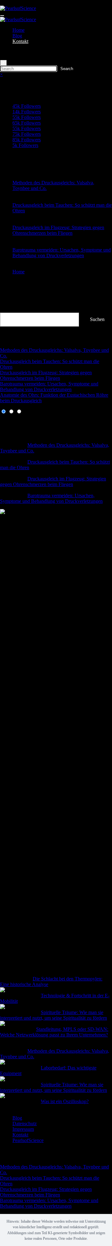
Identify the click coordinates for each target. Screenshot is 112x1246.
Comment (9, 428)
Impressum (23, 1129)
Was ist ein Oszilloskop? (65, 1101)
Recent (7, 417)
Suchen (7, 309)
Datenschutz (24, 1123)
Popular (7, 423)
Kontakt (20, 41)
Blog (17, 35)
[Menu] (2, 15)
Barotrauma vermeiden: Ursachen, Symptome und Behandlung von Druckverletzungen (61, 252)
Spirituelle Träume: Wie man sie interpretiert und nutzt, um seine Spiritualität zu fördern (53, 1015)
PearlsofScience (28, 1140)
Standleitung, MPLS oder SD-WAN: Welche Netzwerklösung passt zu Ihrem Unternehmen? (54, 1032)
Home (18, 30)
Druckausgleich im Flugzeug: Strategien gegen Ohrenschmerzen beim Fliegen (58, 230)
